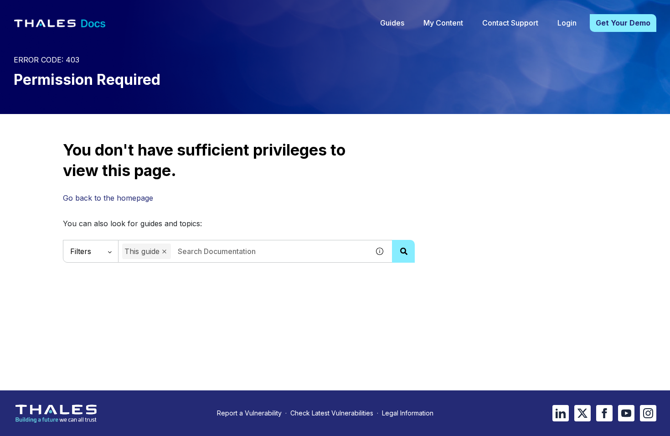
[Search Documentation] (403, 251)
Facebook (604, 413)
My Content (443, 22)
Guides (392, 22)
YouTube (626, 413)
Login (567, 22)
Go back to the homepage (108, 197)
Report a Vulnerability (249, 413)
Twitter (582, 413)
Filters (80, 251)
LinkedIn (560, 413)
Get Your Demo (623, 22)
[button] (164, 251)
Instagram (648, 413)
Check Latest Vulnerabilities (331, 413)
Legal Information (407, 413)
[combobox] (244, 251)
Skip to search (112, 10)
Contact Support (510, 22)
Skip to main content (41, 10)
